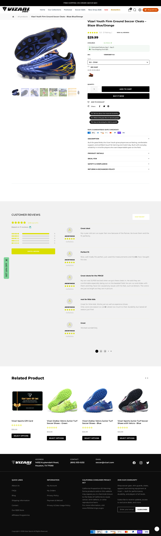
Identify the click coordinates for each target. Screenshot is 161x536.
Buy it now (118, 96)
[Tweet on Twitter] (104, 106)
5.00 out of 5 (33, 223)
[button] (93, 33)
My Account (52, 486)
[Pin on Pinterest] (108, 106)
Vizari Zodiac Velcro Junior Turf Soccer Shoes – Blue (97, 422)
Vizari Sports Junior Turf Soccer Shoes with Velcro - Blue (133, 422)
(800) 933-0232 (77, 462)
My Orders (51, 490)
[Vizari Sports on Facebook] (134, 462)
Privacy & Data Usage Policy (58, 505)
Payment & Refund (54, 500)
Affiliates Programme (21, 515)
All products (23, 17)
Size (89, 58)
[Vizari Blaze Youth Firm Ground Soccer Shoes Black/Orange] (91, 75)
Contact (15, 505)
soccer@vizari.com (105, 462)
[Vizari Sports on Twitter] (147, 462)
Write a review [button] (33, 251)
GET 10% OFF (6, 270)
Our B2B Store (18, 510)
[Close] (6, 260)
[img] (70, 239)
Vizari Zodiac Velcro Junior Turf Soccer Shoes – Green (62, 422)
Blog (14, 495)
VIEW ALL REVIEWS (123, 32)
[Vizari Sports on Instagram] (141, 462)
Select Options (21, 436)
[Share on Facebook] (100, 106)
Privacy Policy (53, 495)
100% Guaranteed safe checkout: (103, 130)
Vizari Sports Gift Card (22, 421)
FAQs (14, 490)
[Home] (13, 16)
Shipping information (21, 500)
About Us (15, 486)
